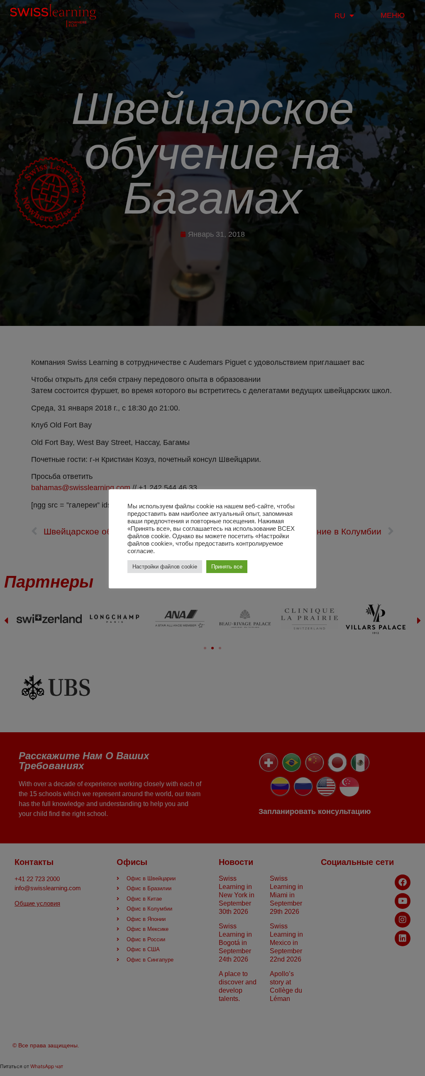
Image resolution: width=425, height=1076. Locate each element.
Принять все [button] (226, 567)
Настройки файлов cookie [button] (164, 567)
